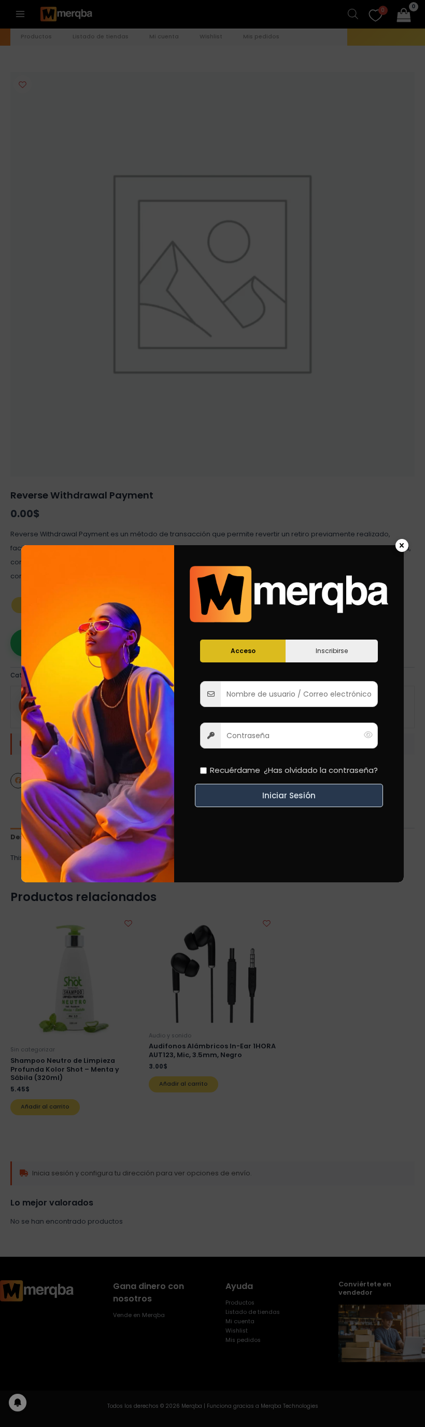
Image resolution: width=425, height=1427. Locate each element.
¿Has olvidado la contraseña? (321, 770)
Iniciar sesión (289, 795)
